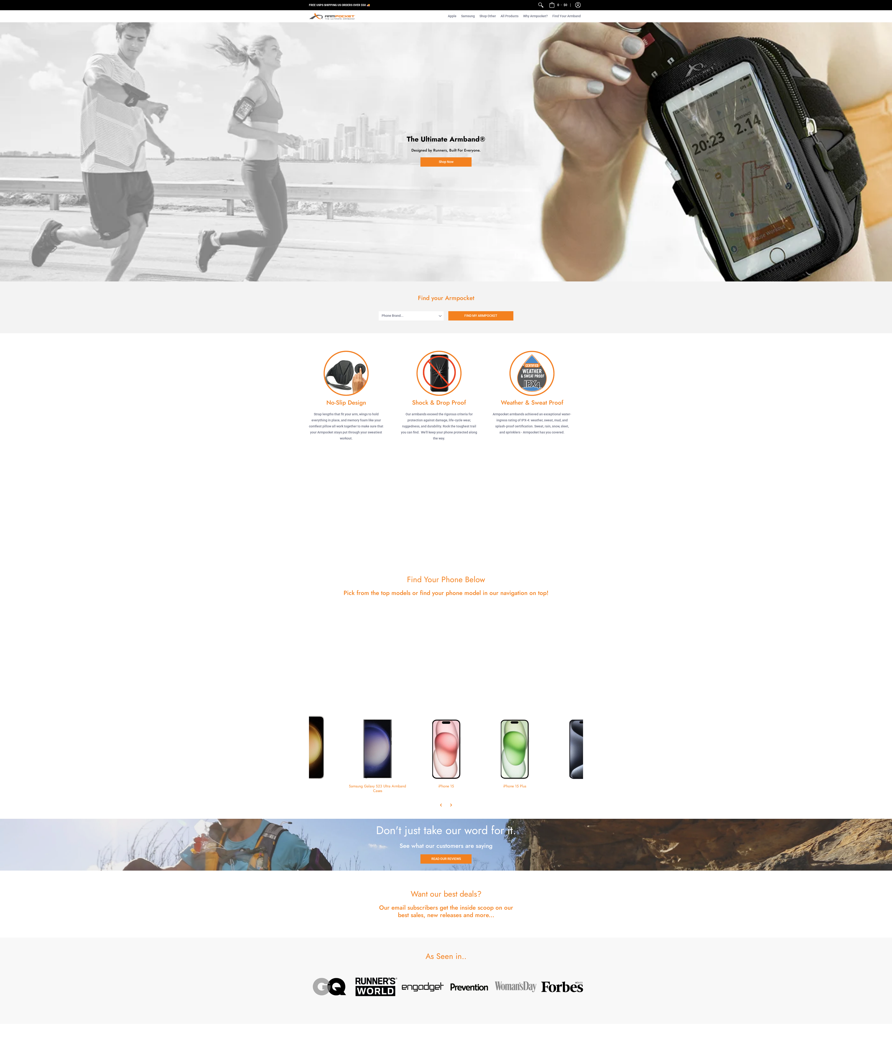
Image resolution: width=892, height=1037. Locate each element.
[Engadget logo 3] (423, 986)
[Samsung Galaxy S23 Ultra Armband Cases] (378, 747)
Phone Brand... (392, 315)
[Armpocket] (332, 16)
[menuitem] (541, 5)
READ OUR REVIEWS (446, 859)
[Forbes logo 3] (562, 986)
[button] (578, 5)
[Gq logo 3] (330, 987)
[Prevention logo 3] (469, 987)
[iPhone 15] (446, 747)
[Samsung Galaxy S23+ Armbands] (309, 747)
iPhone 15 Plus (514, 786)
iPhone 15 (446, 786)
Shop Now (446, 162)
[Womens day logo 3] (516, 986)
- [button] (562, 5)
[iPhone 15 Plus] (515, 747)
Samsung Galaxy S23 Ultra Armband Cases (377, 788)
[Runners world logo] (376, 987)
